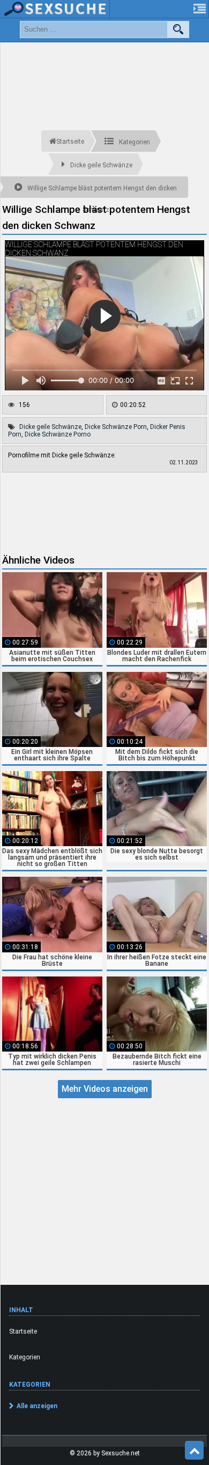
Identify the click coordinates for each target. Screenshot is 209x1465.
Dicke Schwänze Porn (116, 427)
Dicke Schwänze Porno (58, 434)
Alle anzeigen (37, 1406)
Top (194, 1450)
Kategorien (24, 1357)
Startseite (23, 1331)
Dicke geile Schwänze (50, 427)
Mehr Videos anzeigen (105, 1089)
